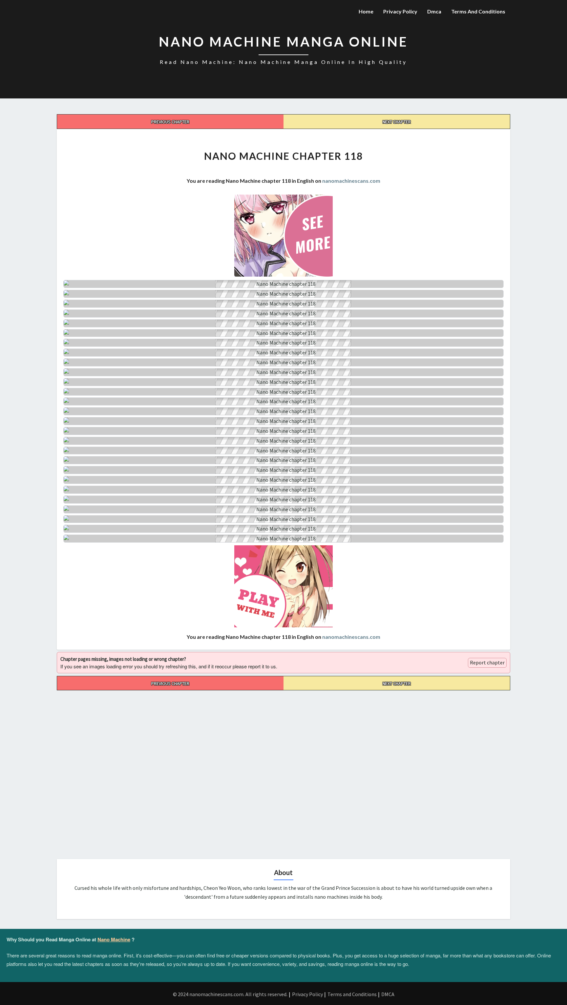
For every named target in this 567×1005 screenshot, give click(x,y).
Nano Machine (113, 939)
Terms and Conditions (478, 11)
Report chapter (487, 662)
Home (366, 11)
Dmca (434, 11)
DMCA (387, 994)
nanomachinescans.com (351, 181)
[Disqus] (283, 772)
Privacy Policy (400, 11)
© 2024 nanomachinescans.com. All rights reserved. (230, 994)
